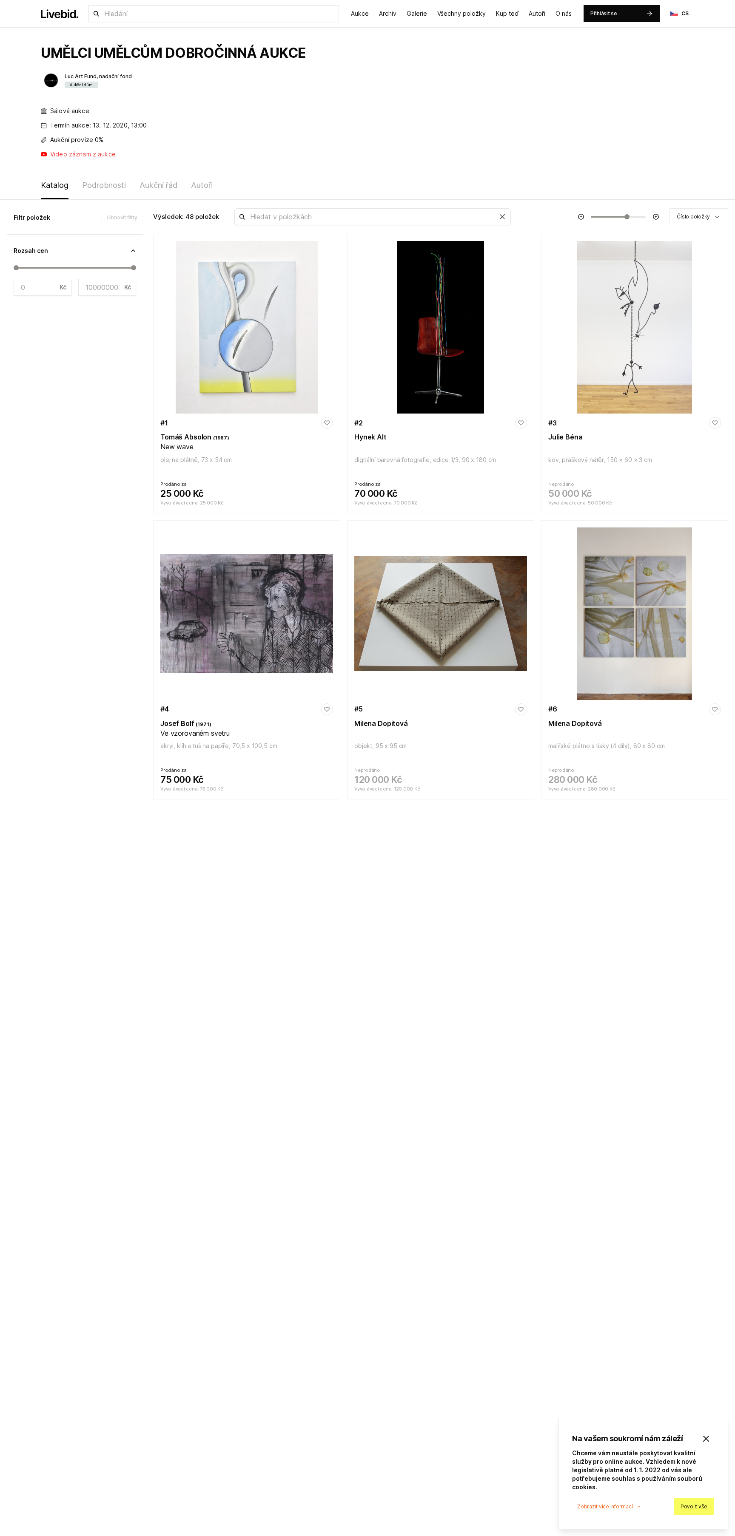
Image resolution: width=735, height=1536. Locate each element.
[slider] (16, 267)
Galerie (417, 13)
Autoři (537, 13)
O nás (564, 13)
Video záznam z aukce (83, 154)
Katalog (54, 185)
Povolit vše (694, 1506)
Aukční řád (158, 185)
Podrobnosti (104, 185)
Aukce (360, 13)
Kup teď (507, 13)
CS (685, 13)
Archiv (387, 13)
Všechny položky (461, 13)
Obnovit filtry (122, 217)
